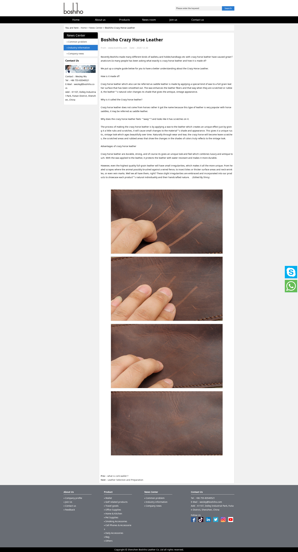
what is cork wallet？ (118, 475)
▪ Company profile (73, 498)
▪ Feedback (69, 509)
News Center (96, 27)
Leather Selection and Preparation (125, 479)
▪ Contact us (70, 505)
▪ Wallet (108, 498)
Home (84, 27)
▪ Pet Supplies (111, 517)
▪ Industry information (78, 47)
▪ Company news (75, 53)
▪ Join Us (68, 501)
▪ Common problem (77, 41)
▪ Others (108, 540)
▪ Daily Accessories (113, 532)
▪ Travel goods (111, 505)
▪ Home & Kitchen (113, 513)
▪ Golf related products (116, 501)
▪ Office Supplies (112, 509)
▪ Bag (106, 536)
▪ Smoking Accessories (115, 521)
